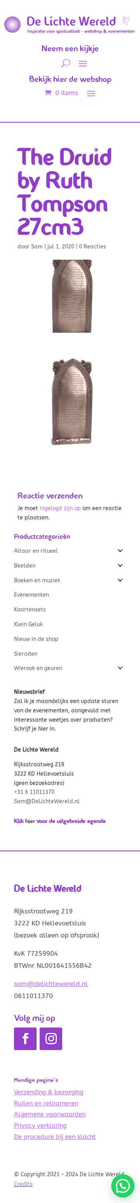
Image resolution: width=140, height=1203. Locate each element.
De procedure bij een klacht (55, 1137)
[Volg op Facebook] (25, 1039)
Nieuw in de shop (36, 639)
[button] (123, 1186)
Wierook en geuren (38, 668)
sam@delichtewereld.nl (51, 984)
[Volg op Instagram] (51, 1039)
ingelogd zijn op (60, 508)
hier (30, 821)
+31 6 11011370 (34, 792)
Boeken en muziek (37, 580)
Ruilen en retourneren (46, 1103)
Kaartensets (30, 609)
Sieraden (25, 654)
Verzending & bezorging (48, 1092)
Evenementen (31, 595)
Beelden (24, 565)
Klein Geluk (28, 624)
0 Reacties (92, 246)
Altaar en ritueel (36, 551)
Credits (23, 1184)
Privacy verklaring (40, 1125)
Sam (37, 246)
